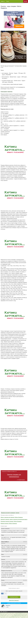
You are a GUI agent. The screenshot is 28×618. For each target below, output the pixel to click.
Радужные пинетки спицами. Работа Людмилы (11, 521)
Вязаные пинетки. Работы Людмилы (9, 523)
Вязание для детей (5, 512)
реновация (12, 512)
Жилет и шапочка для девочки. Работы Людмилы (12, 517)
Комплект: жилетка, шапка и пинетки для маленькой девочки (14, 519)
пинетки (17, 512)
